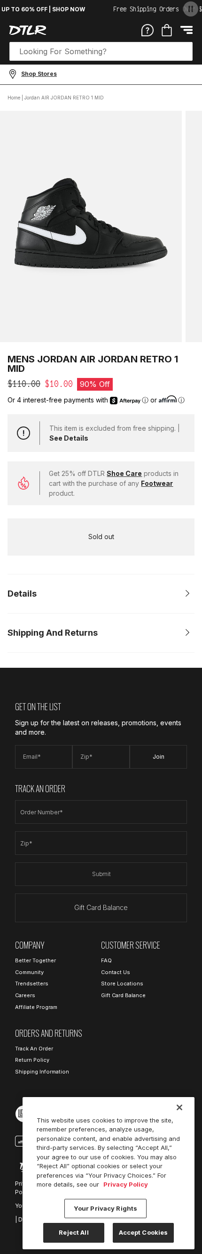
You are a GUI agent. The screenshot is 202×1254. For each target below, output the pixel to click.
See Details (68, 438)
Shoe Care (124, 473)
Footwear (157, 483)
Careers (25, 995)
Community (29, 972)
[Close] (179, 1107)
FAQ (106, 960)
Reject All (73, 1232)
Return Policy (32, 1060)
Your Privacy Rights (105, 1208)
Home (14, 97)
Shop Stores (39, 73)
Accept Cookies (143, 1232)
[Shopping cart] (167, 30)
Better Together (35, 960)
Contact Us (115, 972)
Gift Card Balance (101, 907)
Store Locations (122, 983)
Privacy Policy (125, 1184)
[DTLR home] (27, 30)
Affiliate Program (36, 1007)
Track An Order (34, 1048)
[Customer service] (147, 30)
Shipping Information (42, 1071)
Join (158, 756)
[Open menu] (186, 30)
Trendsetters (31, 983)
